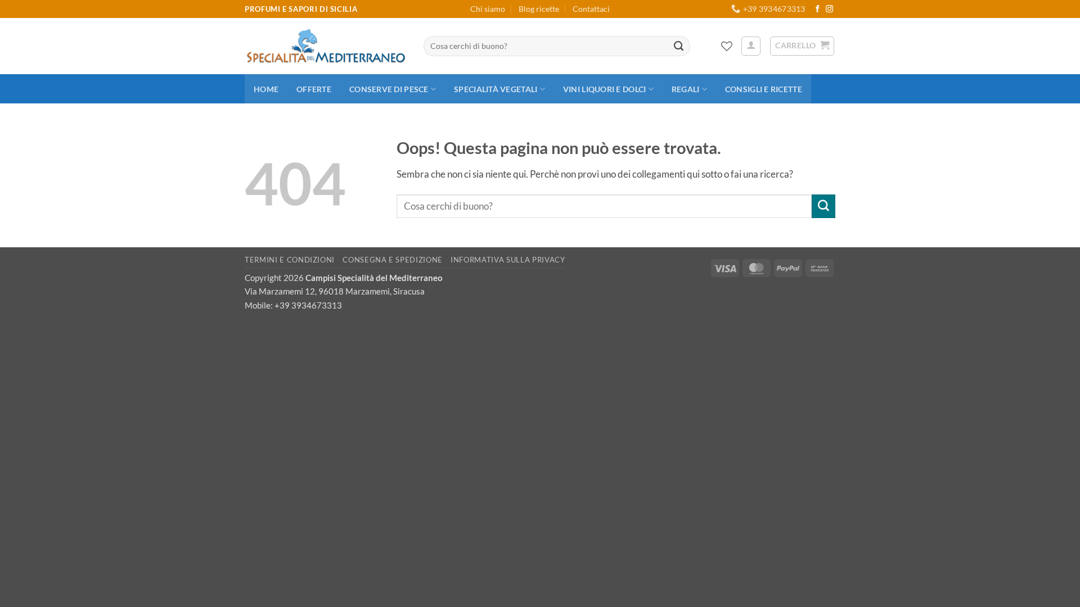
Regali (686, 89)
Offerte (313, 89)
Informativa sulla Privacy (508, 259)
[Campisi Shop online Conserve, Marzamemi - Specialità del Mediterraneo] (326, 46)
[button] (750, 46)
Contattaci (591, 8)
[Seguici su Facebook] (817, 9)
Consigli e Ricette (763, 89)
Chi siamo (487, 8)
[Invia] (679, 46)
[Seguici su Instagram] (829, 9)
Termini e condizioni (290, 259)
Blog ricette (539, 8)
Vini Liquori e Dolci (604, 89)
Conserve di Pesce (389, 89)
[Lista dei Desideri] (726, 46)
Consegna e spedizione (393, 259)
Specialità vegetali (495, 89)
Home (266, 89)
